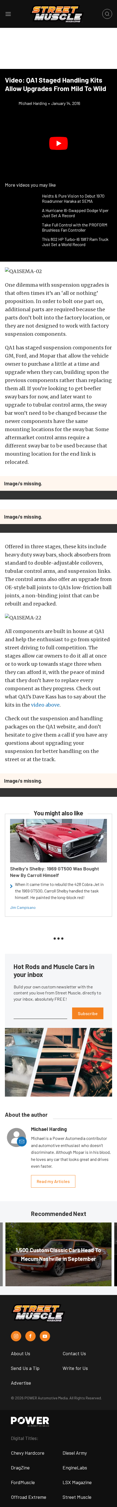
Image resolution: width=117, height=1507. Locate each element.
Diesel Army (75, 1453)
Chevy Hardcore (27, 1453)
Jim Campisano (23, 907)
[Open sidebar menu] (8, 13)
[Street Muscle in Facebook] (30, 1336)
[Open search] (107, 14)
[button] (58, 143)
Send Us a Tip (25, 1368)
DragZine (20, 1467)
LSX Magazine (77, 1482)
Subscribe (88, 1013)
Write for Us (75, 1368)
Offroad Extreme (28, 1497)
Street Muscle (77, 1497)
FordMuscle (23, 1482)
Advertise (21, 1383)
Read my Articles (53, 1181)
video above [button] (45, 705)
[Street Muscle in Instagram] (16, 1336)
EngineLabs (75, 1467)
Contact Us (74, 1353)
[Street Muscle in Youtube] (45, 1336)
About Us (20, 1353)
